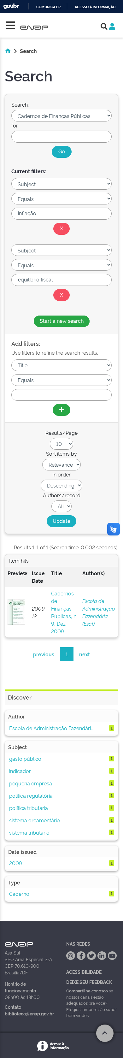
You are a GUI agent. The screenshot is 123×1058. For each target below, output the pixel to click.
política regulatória (31, 795)
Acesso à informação (95, 7)
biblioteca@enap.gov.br (29, 1013)
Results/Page (61, 432)
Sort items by (61, 453)
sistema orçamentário (34, 820)
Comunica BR (48, 7)
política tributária (28, 807)
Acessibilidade (84, 972)
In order (61, 474)
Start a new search (62, 320)
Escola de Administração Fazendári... (51, 727)
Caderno (19, 893)
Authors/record (61, 495)
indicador (20, 770)
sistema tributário (29, 832)
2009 (15, 863)
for (14, 125)
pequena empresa (30, 783)
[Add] (61, 410)
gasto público (25, 758)
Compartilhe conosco (87, 990)
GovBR (11, 6)
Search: (20, 104)
